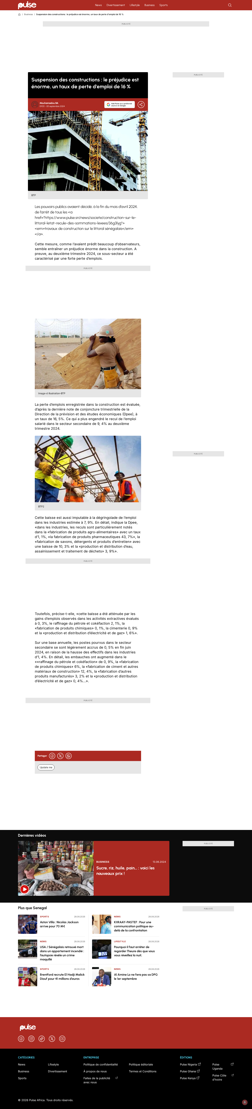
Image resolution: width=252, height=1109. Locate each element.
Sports (163, 5)
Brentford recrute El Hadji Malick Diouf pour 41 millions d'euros (62, 977)
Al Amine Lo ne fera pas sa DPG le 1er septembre (136, 977)
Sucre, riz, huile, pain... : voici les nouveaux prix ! (125, 870)
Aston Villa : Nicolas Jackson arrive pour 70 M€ (59, 924)
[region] (126, 899)
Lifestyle (135, 5)
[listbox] (126, 899)
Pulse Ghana (188, 1071)
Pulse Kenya (188, 1078)
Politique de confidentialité (100, 1064)
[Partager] (141, 104)
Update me (46, 767)
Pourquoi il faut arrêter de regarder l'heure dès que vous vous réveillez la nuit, (134, 951)
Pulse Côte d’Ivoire (219, 1077)
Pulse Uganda (217, 1066)
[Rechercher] (230, 5)
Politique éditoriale (141, 1064)
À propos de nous (95, 1071)
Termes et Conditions (142, 1071)
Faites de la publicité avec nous (96, 1080)
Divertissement (116, 5)
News (98, 5)
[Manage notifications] (245, 1102)
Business (150, 5)
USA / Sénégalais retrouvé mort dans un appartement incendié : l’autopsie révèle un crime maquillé (62, 953)
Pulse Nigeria (188, 1064)
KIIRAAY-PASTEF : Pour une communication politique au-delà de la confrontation (134, 926)
